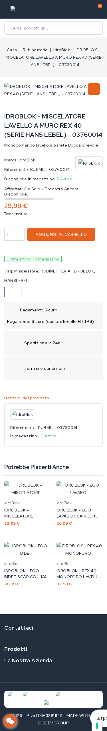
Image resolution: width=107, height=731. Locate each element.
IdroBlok (27, 160)
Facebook (3, 638)
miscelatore (26, 271)
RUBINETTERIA (55, 271)
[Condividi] (13, 292)
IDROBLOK (83, 271)
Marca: (11, 160)
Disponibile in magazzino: (30, 178)
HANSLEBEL (16, 280)
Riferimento (22, 427)
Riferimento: (16, 169)
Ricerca (96, 28)
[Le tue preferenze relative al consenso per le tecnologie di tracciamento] (97, 725)
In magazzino (23, 435)
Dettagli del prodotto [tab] (26, 397)
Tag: (8, 271)
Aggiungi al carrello (61, 234)
